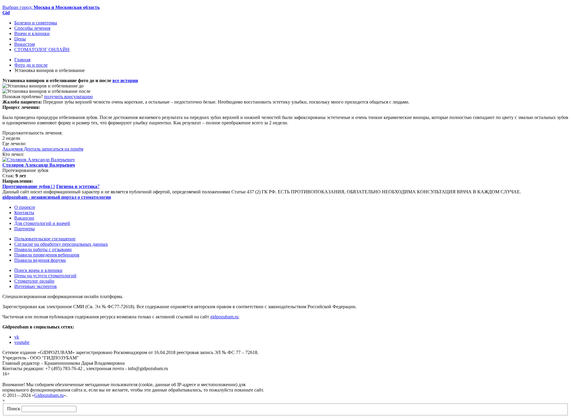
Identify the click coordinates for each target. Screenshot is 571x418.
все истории (125, 80)
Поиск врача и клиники (38, 270)
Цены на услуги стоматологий (45, 275)
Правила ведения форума (40, 260)
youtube (21, 342)
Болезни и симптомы (35, 22)
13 (28, 186)
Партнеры (24, 228)
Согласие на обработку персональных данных (61, 244)
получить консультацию (68, 96)
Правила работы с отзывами (43, 249)
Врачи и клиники (32, 33)
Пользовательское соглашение (45, 238)
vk (16, 336)
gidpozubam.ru (224, 316)
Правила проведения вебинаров (46, 254)
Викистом (24, 44)
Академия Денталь (22, 148)
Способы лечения (32, 28)
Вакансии (24, 217)
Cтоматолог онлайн (34, 281)
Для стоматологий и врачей (42, 223)
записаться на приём (62, 148)
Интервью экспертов (35, 286)
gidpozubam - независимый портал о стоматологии (56, 197)
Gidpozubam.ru (49, 395)
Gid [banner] (6, 12)
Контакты (24, 212)
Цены (20, 38)
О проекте (24, 207)
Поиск (13, 408)
